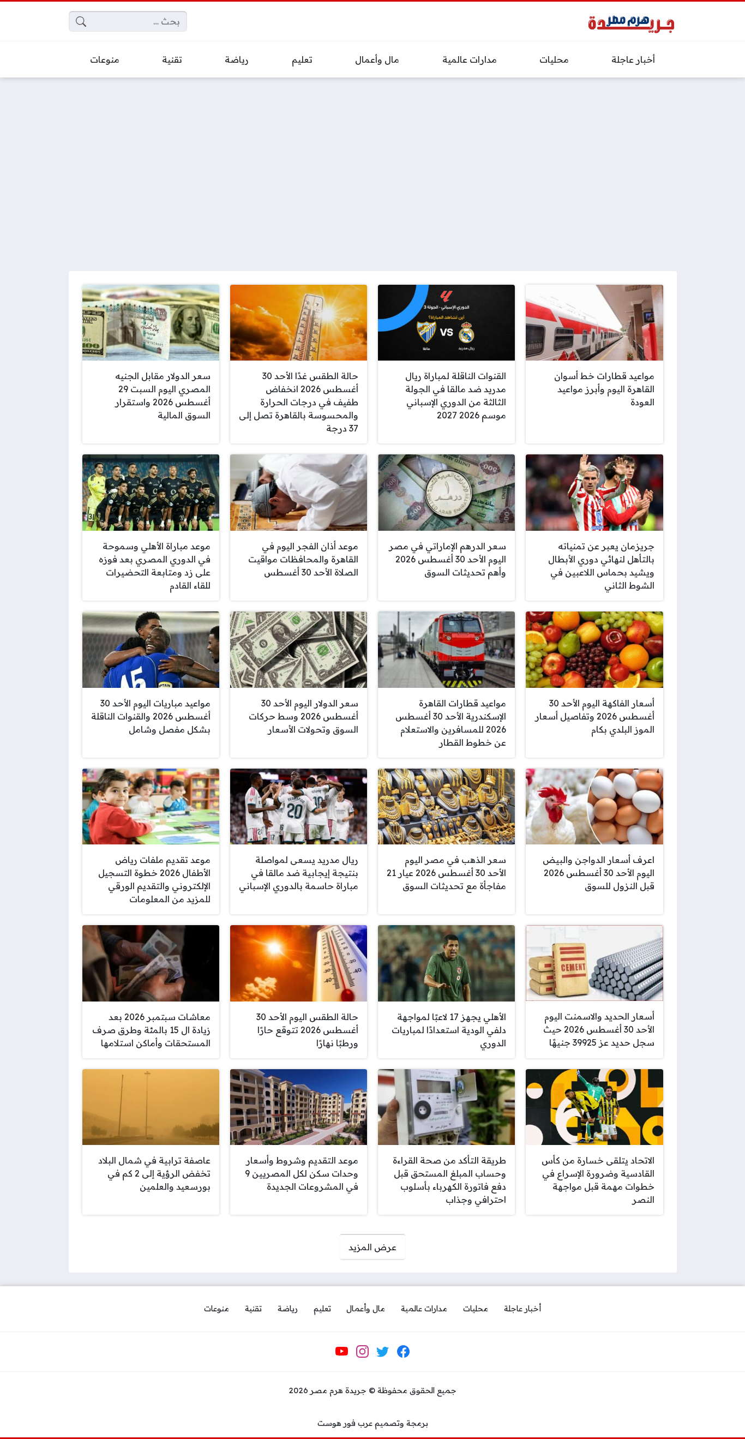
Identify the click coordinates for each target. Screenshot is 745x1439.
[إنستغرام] (362, 1351)
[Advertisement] (372, 167)
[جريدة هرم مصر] (631, 21)
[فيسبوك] (403, 1351)
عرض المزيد (372, 1247)
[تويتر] (383, 1351)
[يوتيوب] (342, 1351)
